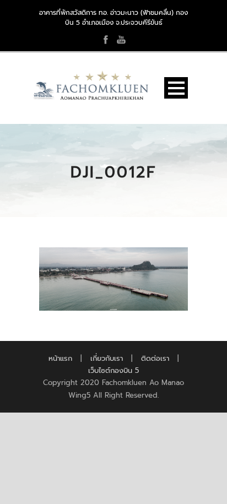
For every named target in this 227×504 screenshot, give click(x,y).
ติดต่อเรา (155, 358)
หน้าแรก (60, 358)
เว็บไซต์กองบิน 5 (113, 370)
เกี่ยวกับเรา (106, 358)
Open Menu (176, 88)
